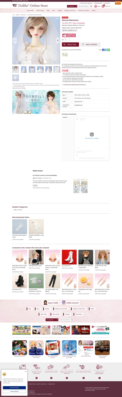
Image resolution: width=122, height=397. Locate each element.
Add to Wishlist (91, 44)
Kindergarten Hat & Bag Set (85, 290)
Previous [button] (15, 40)
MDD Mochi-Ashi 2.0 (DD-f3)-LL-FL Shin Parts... (69, 290)
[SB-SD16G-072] (69, 257)
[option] (36, 40)
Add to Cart (71, 44)
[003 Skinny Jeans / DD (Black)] (52, 281)
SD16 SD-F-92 (78, 101)
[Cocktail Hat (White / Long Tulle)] (36, 226)
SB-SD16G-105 (16, 289)
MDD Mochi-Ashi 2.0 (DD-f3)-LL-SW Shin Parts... (102, 290)
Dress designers (38, 178)
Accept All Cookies (14, 387)
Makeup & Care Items (70, 10)
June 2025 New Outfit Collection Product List (74, 84)
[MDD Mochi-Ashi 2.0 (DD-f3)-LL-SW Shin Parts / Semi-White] (102, 281)
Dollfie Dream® (40, 10)
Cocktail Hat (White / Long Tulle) (36, 236)
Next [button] (57, 40)
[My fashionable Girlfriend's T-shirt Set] (36, 281)
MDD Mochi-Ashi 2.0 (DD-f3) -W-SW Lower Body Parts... (19, 267)
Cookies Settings (14, 391)
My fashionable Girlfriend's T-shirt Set (35, 290)
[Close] (25, 371)
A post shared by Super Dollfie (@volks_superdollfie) (91, 158)
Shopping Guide (51, 384)
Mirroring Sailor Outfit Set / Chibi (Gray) (85, 266)
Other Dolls (43, 314)
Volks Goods (55, 314)
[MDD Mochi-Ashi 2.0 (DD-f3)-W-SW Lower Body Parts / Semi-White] (19, 257)
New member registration (86, 3)
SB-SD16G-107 (78, 105)
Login (98, 6)
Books (93, 10)
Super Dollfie (30, 10)
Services (67, 314)
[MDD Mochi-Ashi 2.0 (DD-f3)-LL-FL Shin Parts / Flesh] (69, 281)
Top (13, 14)
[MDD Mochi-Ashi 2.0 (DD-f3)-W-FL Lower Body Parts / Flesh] (52, 257)
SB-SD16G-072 (66, 265)
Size (64, 95)
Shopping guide (98, 3)
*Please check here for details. (19, 88)
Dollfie (17, 14)
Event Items (23, 14)
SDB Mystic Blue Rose (35, 265)
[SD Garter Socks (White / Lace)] (19, 226)
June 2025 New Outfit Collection (35, 14)
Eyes (53, 10)
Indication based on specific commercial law (38, 384)
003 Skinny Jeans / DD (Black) (51, 290)
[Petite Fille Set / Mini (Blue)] (102, 257)
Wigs (48, 10)
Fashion (60, 10)
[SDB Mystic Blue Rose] (36, 257)
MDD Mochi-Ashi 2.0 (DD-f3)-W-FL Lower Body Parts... (52, 267)
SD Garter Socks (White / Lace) (19, 236)
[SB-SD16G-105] (19, 281)
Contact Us (107, 3)
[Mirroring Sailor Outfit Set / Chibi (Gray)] (85, 257)
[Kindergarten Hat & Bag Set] (85, 281)
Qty (63, 39)
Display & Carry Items (83, 10)
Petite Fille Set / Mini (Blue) (100, 266)
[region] (14, 382)
